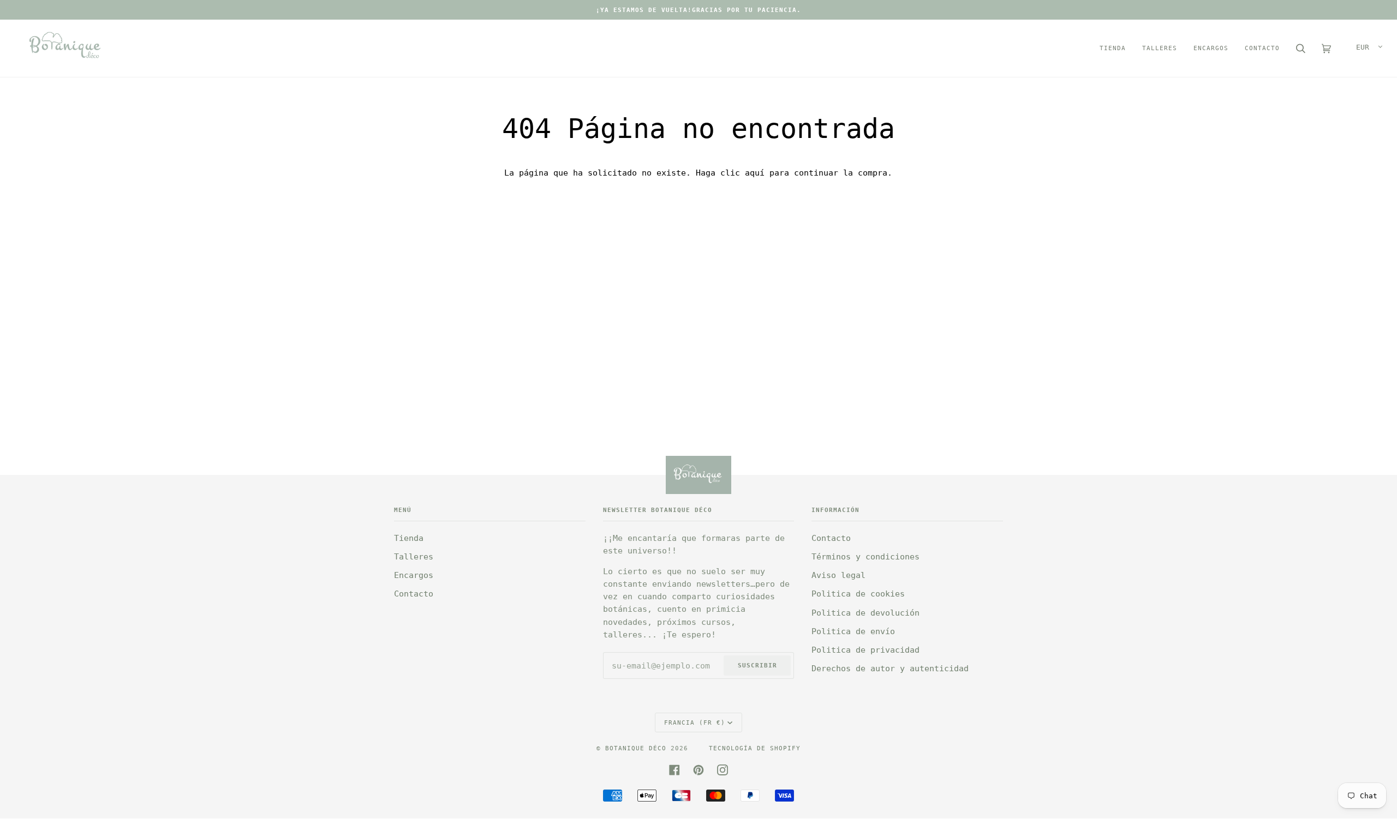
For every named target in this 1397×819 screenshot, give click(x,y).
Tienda (408, 538)
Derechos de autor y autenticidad (890, 668)
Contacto (413, 593)
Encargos (413, 575)
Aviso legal (838, 575)
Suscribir (757, 665)
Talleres (413, 556)
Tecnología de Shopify (755, 748)
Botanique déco (635, 748)
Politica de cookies (858, 593)
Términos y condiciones (865, 556)
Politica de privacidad (865, 650)
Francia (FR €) (694, 722)
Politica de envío (853, 631)
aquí (755, 172)
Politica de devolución (865, 613)
